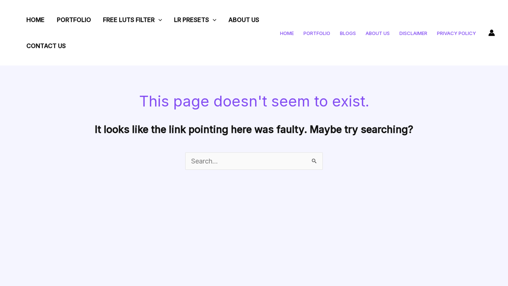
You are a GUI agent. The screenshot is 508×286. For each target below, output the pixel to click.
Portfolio (74, 19)
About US (243, 19)
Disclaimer (413, 33)
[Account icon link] (491, 32)
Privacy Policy (456, 33)
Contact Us (46, 46)
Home (35, 19)
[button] (158, 19)
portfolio (316, 33)
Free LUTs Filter (129, 19)
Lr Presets (191, 19)
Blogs (348, 33)
